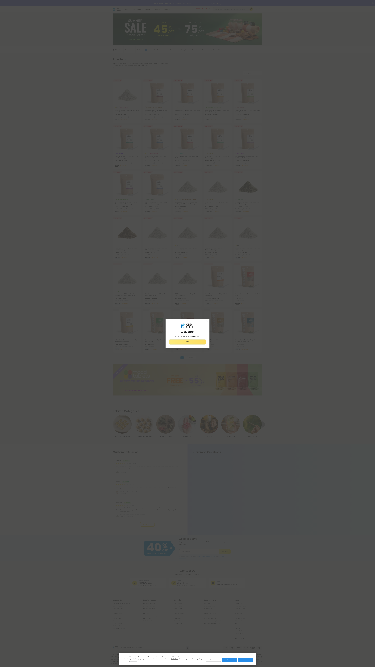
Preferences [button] (133, 661)
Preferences (213, 660)
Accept (246, 660)
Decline (229, 660)
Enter (187, 342)
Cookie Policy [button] (174, 659)
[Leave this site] (207, 321)
